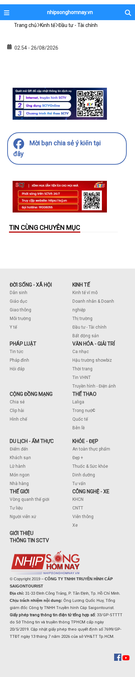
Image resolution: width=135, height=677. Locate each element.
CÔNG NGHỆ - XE (90, 491)
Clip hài (17, 410)
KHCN (78, 499)
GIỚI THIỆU (21, 533)
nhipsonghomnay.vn (70, 12)
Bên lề (78, 427)
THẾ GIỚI (19, 491)
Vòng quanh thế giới (29, 499)
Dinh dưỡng (83, 474)
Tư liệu (16, 508)
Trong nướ (82, 410)
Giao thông (20, 309)
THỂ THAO (84, 394)
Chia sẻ (17, 401)
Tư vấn (79, 483)
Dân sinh (18, 292)
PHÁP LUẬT (23, 344)
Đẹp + (77, 457)
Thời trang (82, 368)
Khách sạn (20, 457)
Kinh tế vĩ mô (85, 292)
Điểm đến (19, 449)
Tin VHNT (81, 377)
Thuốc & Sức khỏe (90, 466)
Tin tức (16, 351)
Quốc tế (80, 419)
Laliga (78, 401)
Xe (75, 525)
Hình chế (18, 419)
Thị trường (82, 318)
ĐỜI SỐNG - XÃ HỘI (31, 285)
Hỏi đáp (17, 368)
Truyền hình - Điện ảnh (94, 386)
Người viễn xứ (23, 516)
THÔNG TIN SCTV (29, 540)
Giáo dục (18, 301)
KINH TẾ (81, 285)
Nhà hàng (19, 483)
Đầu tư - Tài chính (89, 327)
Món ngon (20, 474)
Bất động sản (85, 335)
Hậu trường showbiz (92, 360)
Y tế (13, 327)
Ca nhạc (80, 351)
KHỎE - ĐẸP (85, 441)
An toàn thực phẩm (91, 449)
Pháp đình (19, 360)
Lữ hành (18, 466)
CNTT (77, 508)
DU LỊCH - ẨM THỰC (32, 441)
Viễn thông (83, 516)
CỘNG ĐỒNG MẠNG (31, 394)
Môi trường (20, 318)
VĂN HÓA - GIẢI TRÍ (93, 344)
